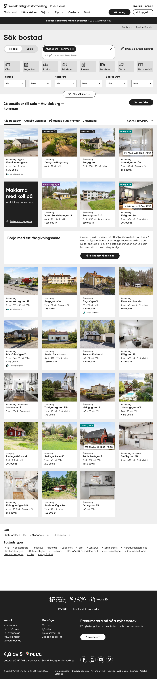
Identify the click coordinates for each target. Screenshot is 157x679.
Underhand (90, 120)
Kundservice (10, 625)
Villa (7, 547)
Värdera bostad (12, 640)
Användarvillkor (98, 671)
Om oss (46, 625)
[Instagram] (101, 659)
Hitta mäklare (28, 12)
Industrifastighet (112, 551)
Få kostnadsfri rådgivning (100, 255)
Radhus (52, 547)
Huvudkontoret (12, 636)
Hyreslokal (56, 551)
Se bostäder (141, 102)
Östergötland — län (16, 535)
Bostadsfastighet (14, 551)
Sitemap (134, 671)
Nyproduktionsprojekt (135, 547)
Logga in (144, 12)
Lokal (31, 554)
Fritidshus (38, 547)
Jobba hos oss (50, 636)
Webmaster (123, 671)
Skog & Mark (46, 554)
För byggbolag (12, 632)
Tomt (80, 547)
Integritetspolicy (63, 671)
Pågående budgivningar (64, 120)
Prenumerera (93, 637)
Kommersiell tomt (136, 551)
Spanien (148, 5)
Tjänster (46, 629)
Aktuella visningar (35, 120)
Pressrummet (49, 632)
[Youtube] (92, 659)
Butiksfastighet (37, 551)
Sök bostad (10, 12)
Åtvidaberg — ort (41, 535)
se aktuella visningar (101, 20)
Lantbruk (93, 547)
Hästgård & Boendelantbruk (82, 551)
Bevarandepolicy (81, 671)
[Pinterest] (109, 659)
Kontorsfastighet (14, 554)
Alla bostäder (12, 120)
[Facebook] (83, 659)
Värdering (119, 12)
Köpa (57, 12)
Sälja (43, 12)
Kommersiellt (110, 547)
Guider (72, 12)
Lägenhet (67, 547)
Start (87, 12)
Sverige (138, 5)
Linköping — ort (63, 535)
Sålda (30, 48)
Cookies (111, 671)
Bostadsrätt (21, 547)
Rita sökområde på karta (139, 48)
